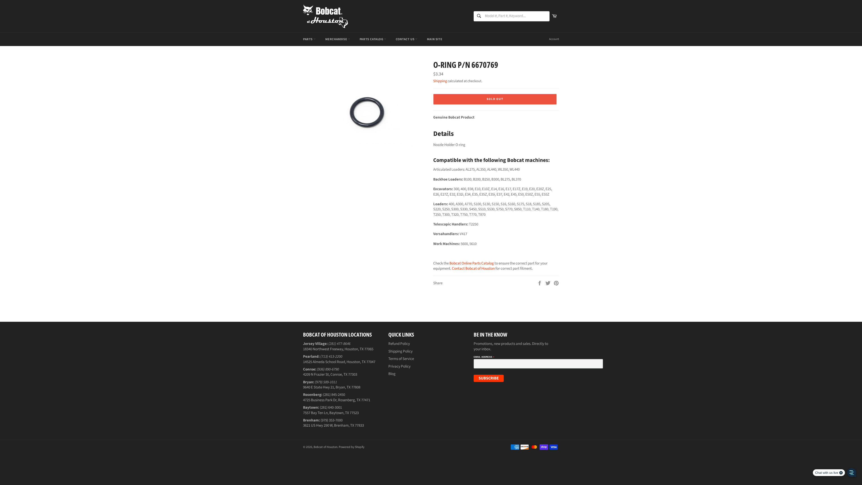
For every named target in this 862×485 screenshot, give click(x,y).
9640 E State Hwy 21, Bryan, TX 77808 (331, 387)
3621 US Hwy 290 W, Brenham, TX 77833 (333, 425)
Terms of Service (401, 359)
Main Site (434, 39)
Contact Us (405, 39)
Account (554, 39)
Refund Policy (399, 343)
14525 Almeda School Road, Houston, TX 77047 (339, 362)
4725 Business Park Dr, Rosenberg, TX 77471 (336, 400)
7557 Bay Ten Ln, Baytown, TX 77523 (331, 413)
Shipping (440, 81)
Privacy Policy (399, 366)
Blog (392, 374)
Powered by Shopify (351, 447)
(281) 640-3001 (331, 407)
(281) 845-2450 (334, 394)
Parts (308, 39)
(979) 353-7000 (332, 420)
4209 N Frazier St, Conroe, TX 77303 (330, 374)
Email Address (484, 357)
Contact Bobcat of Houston (473, 268)
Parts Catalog (372, 39)
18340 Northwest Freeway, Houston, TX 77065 (338, 349)
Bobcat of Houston (325, 447)
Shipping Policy (400, 351)
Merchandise (336, 39)
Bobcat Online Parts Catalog (471, 263)
